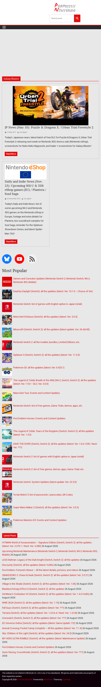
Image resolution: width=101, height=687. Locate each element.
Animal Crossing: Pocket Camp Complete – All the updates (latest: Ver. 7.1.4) (42, 628)
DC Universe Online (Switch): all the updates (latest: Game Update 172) (38, 623)
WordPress (48, 679)
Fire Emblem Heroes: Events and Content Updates (39, 418)
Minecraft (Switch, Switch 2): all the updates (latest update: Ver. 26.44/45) (51, 329)
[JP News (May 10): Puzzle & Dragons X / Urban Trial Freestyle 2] (50, 105)
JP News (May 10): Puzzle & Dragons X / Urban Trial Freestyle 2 (49, 127)
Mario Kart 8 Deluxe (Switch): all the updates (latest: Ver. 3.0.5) (45, 316)
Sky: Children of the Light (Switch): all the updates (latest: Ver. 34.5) (37, 633)
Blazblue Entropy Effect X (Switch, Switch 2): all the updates (33, 589)
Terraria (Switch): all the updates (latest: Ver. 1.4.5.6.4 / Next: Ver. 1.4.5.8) (39, 613)
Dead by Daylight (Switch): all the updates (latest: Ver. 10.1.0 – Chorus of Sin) (53, 291)
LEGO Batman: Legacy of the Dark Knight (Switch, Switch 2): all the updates (41, 559)
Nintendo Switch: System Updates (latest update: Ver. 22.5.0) (45, 482)
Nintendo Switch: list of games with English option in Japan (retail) (47, 304)
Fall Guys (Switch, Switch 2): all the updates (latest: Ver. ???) (33, 607)
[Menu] (4, 27)
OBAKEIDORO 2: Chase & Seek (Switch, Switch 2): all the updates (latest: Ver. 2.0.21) (45, 575)
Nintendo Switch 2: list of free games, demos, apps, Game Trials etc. (48, 469)
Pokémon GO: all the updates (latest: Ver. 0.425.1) (38, 367)
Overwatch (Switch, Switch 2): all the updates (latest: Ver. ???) (34, 618)
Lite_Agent (23, 132)
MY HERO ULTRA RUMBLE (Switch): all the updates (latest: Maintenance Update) (43, 638)
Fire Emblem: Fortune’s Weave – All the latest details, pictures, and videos (40, 570)
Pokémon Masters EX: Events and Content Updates (40, 520)
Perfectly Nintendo (25, 679)
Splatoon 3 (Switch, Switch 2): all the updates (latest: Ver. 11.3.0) (46, 354)
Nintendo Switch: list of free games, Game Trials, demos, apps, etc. (48, 405)
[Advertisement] (50, 49)
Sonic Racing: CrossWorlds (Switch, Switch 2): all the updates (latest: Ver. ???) (42, 652)
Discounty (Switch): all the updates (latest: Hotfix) (28, 565)
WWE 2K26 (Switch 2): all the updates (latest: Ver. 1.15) (30, 602)
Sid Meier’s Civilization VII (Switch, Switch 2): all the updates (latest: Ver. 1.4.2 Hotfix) (46, 594)
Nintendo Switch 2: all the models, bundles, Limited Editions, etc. (46, 342)
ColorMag (66, 679)
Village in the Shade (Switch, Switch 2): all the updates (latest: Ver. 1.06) (39, 583)
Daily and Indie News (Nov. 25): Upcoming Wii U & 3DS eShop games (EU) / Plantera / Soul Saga (25, 187)
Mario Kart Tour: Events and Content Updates (36, 393)
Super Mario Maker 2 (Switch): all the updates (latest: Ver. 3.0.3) (46, 507)
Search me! (77, 18)
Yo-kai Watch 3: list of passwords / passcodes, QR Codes (43, 494)
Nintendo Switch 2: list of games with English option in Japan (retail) (48, 456)
